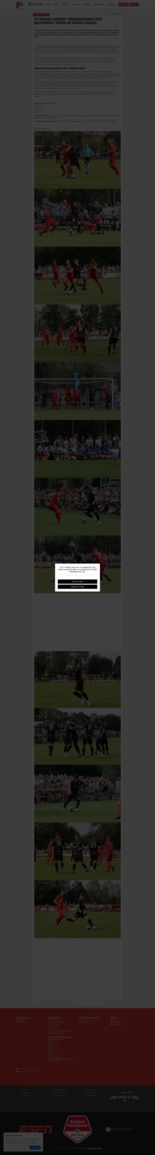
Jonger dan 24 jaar (77, 587)
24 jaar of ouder (77, 581)
